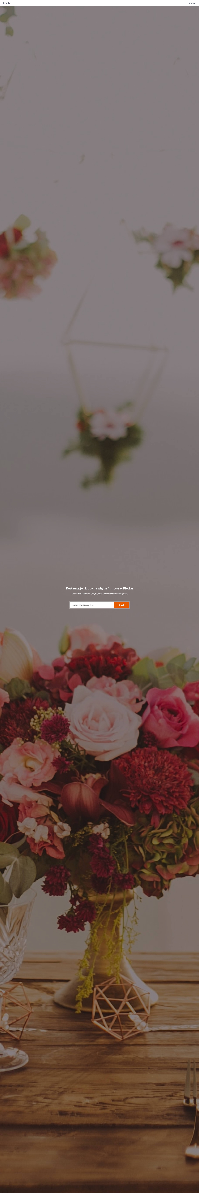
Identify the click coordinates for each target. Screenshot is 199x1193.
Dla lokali (192, 3)
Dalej (121, 605)
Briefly (6, 3)
